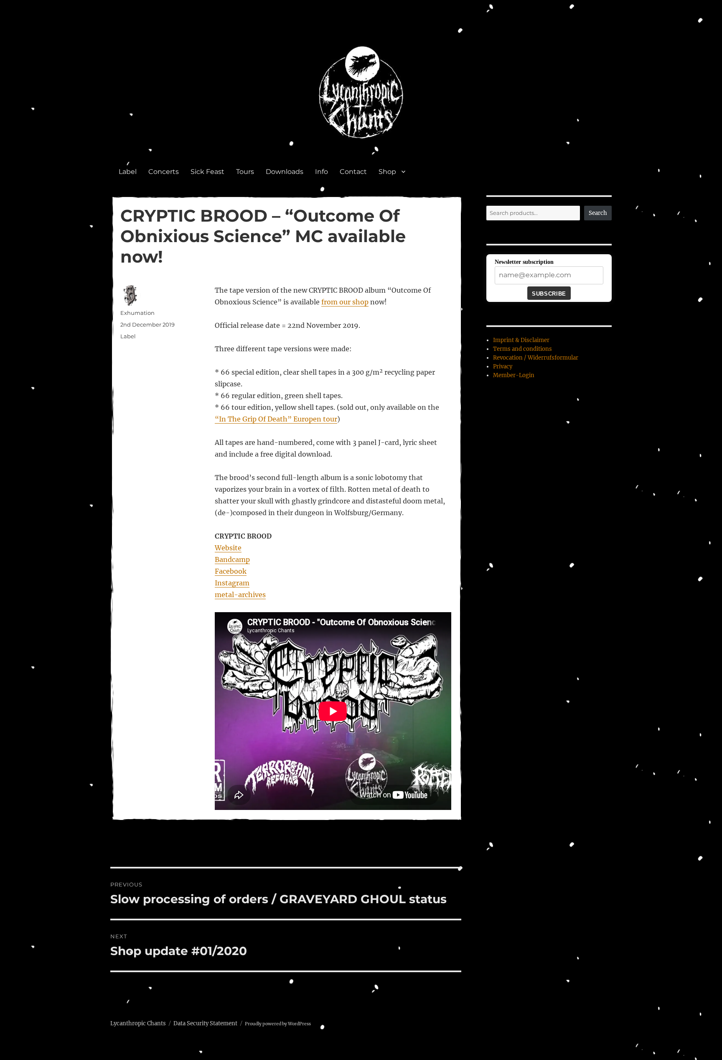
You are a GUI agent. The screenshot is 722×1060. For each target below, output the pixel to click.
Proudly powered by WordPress (278, 1024)
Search (598, 213)
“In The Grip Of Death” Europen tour (276, 419)
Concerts (163, 172)
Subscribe (549, 294)
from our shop (345, 302)
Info (321, 172)
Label (128, 172)
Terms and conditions (522, 348)
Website (228, 548)
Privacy (502, 366)
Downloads (284, 172)
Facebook (231, 571)
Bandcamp (232, 559)
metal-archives (240, 594)
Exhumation (137, 312)
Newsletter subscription (524, 262)
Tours (245, 172)
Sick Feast (207, 172)
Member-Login (513, 375)
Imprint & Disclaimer (521, 340)
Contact (353, 172)
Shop (387, 172)
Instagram (232, 583)
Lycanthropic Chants (138, 1023)
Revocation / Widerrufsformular (535, 357)
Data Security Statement (205, 1023)
